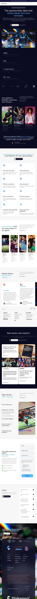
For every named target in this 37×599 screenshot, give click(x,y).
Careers (8, 570)
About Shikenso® (10, 568)
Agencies (17, 563)
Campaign (9, 561)
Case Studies (25, 557)
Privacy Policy (27, 589)
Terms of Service (27, 587)
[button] (31, 309)
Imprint (27, 591)
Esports (8, 559)
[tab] (9, 404)
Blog (24, 561)
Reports (24, 559)
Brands (16, 561)
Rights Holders (17, 557)
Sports (8, 557)
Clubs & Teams (18, 559)
